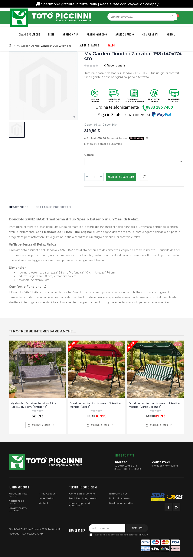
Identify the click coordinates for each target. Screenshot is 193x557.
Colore (89, 154)
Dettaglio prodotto (53, 207)
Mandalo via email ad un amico (103, 143)
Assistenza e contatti (17, 502)
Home (10, 45)
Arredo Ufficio (125, 34)
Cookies (14, 510)
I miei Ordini (46, 498)
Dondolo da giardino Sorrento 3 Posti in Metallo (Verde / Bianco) (154, 405)
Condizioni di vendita (82, 493)
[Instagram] (176, 507)
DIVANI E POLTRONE (29, 34)
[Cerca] (172, 16)
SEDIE (51, 34)
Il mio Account (47, 493)
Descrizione (18, 207)
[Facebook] (168, 507)
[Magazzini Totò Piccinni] (50, 17)
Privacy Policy (17, 508)
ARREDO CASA (70, 34)
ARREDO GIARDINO (97, 34)
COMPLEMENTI (150, 34)
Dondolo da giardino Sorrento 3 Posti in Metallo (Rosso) (95, 405)
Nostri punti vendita (121, 503)
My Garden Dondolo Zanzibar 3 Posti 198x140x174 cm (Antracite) (34, 405)
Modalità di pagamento (83, 498)
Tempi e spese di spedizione (79, 504)
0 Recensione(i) (114, 65)
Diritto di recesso (119, 498)
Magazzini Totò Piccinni (18, 495)
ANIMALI (171, 34)
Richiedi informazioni (165, 465)
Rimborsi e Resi (118, 493)
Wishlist (43, 503)
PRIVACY (143, 534)
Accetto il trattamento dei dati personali (121, 534)
